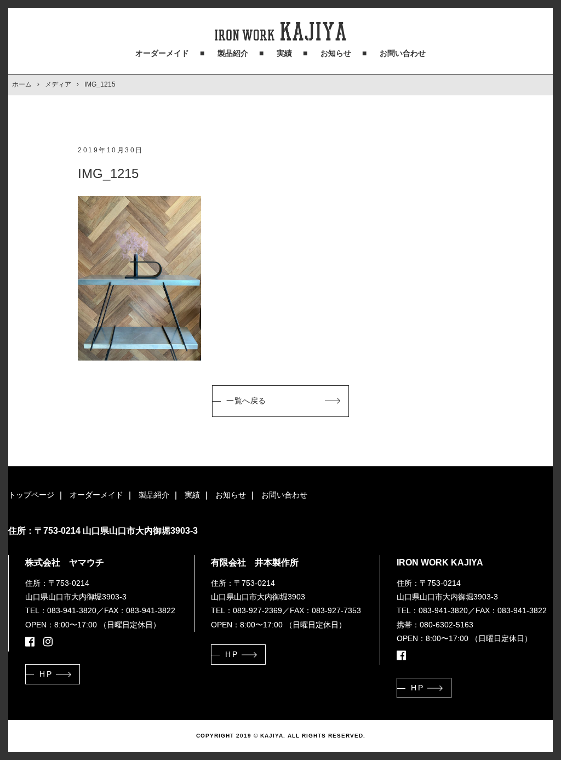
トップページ (31, 494)
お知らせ (335, 53)
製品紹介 (232, 53)
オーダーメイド (162, 53)
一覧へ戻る (246, 400)
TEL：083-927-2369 (246, 610)
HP (46, 674)
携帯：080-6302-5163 (435, 624)
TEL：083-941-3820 (60, 610)
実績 (284, 53)
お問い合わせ (403, 53)
